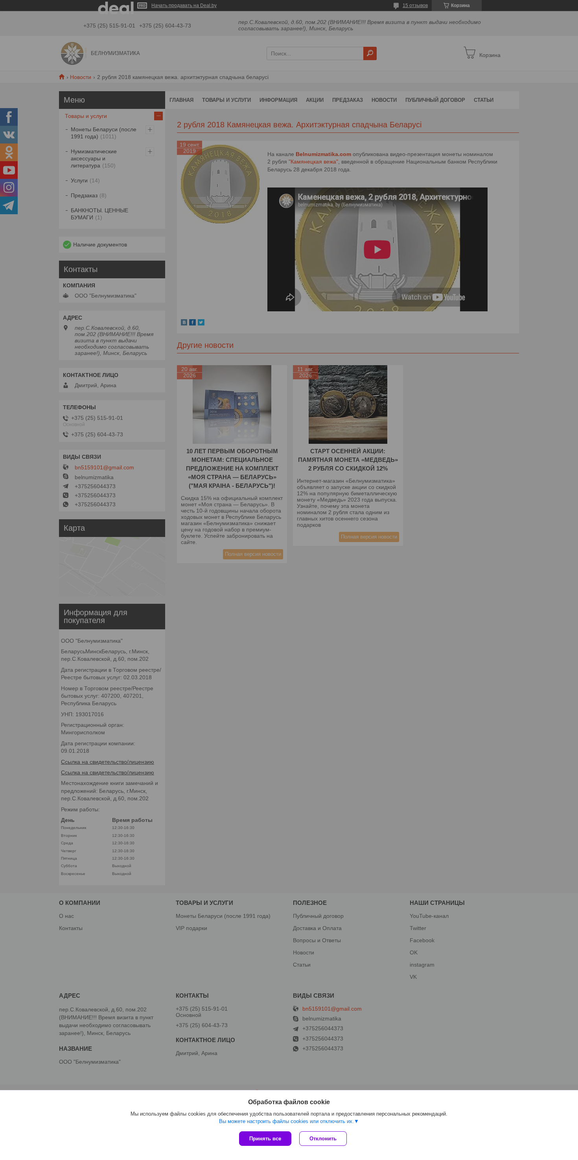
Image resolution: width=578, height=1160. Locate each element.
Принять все (265, 1139)
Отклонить (323, 1139)
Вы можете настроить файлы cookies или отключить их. (286, 1121)
